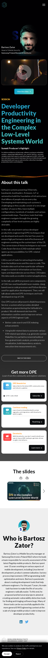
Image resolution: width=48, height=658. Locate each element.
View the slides (23, 91)
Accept (7, 654)
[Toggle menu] (43, 5)
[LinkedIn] (21, 621)
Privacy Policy (22, 648)
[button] (24, 72)
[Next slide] (43, 491)
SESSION (5, 99)
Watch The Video (24, 358)
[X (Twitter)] (27, 621)
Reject (18, 654)
